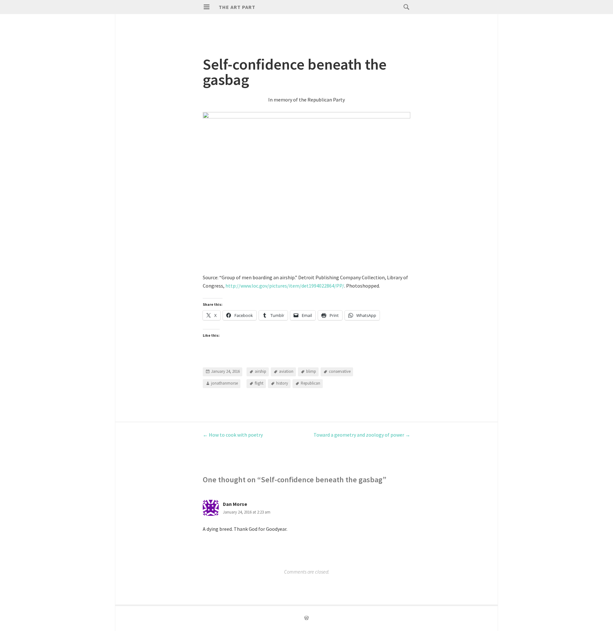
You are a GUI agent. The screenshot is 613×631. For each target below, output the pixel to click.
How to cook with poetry (233, 435)
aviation (286, 371)
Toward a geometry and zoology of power (362, 435)
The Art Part (237, 7)
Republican (310, 383)
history (282, 383)
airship (260, 371)
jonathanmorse (224, 383)
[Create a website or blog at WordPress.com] (306, 618)
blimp (311, 371)
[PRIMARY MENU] (206, 7)
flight (259, 383)
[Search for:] (404, 7)
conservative (340, 371)
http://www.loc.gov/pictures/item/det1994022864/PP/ (284, 285)
